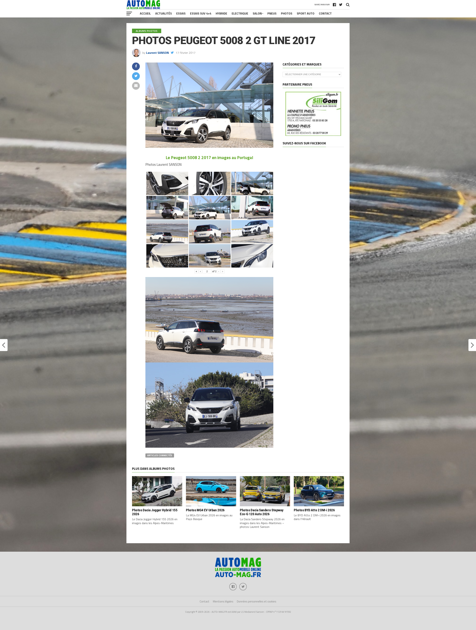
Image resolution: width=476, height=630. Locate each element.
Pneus (271, 13)
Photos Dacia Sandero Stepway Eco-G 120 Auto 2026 (261, 512)
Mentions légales (223, 601)
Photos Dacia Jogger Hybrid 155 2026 (154, 512)
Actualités (163, 13)
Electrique (240, 13)
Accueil (145, 13)
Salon (257, 13)
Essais (181, 13)
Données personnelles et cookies (256, 601)
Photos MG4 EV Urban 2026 (205, 510)
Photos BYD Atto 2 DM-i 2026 (314, 510)
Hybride (221, 13)
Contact (325, 13)
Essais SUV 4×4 (200, 13)
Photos (286, 13)
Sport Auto (305, 13)
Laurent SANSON (157, 52)
